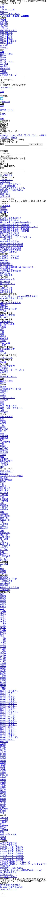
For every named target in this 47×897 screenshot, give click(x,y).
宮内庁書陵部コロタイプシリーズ (15, 237)
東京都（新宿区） (8, 697)
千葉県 (3, 689)
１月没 (3, 638)
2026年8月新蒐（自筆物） (12, 860)
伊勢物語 (4, 435)
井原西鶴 (4, 459)
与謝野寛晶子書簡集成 (10, 271)
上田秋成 (4, 465)
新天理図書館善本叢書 (10, 250)
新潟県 (3, 748)
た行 (2, 118)
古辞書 (3, 395)
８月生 (3, 625)
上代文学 (4, 817)
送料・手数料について (10, 185)
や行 (2, 552)
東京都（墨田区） (8, 703)
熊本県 (3, 803)
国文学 (3, 60)
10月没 (3, 657)
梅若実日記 (5, 273)
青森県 (3, 668)
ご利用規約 (5, 866)
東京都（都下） (7, 739)
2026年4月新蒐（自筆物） (12, 851)
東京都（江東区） (8, 735)
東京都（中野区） (8, 718)
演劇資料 (4, 26)
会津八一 (4, 486)
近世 (2, 334)
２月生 (3, 613)
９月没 (3, 655)
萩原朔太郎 (5, 533)
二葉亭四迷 (5, 537)
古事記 (3, 427)
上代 (2, 425)
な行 (2, 522)
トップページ (6, 87)
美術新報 (4, 368)
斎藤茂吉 (4, 505)
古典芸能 (4, 64)
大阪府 (3, 769)
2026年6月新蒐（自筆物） (12, 855)
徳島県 (3, 788)
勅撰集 (3, 421)
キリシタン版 (6, 357)
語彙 (2, 404)
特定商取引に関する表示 (11, 190)
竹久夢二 (5, 137)
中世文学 (4, 822)
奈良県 (3, 773)
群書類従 (4, 260)
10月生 (3, 630)
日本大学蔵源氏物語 (9, 235)
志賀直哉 (4, 507)
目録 (2, 351)
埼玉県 (3, 687)
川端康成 (4, 499)
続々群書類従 (6, 265)
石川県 (3, 752)
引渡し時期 (5, 194)
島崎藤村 (4, 509)
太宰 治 (4, 518)
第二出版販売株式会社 (10, 885)
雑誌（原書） (6, 471)
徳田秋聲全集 (6, 290)
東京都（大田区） (8, 708)
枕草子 (3, 440)
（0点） (10, 14)
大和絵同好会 (6, 581)
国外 (2, 813)
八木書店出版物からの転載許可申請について (21, 870)
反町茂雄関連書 (7, 349)
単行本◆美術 (6, 43)
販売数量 (4, 192)
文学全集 (4, 28)
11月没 (3, 659)
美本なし (4, 47)
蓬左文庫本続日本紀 (9, 241)
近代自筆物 (5, 68)
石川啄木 (4, 490)
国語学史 (4, 391)
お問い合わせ (6, 874)
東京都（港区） (7, 695)
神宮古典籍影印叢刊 (9, 233)
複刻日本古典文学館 (9, 587)
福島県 (3, 678)
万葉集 (3, 423)
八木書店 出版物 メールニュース (15, 862)
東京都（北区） (7, 727)
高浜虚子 (4, 514)
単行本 (14, 137)
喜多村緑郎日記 (7, 284)
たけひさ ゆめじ (8, 135)
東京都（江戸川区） (9, 737)
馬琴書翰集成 (6, 269)
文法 (2, 402)
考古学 (3, 328)
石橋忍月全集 (6, 288)
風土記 (3, 431)
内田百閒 (4, 495)
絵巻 (2, 824)
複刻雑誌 (4, 473)
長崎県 (3, 801)
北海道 (3, 665)
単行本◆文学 (6, 33)
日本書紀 (4, 429)
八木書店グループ (8, 877)
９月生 (3, 627)
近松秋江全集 (6, 292)
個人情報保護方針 (8, 872)
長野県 (3, 746)
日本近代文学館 (7, 366)
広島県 (3, 784)
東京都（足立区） (8, 729)
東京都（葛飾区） (8, 733)
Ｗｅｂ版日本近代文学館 (11, 298)
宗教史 (3, 340)
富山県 (3, 750)
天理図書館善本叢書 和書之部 (14, 229)
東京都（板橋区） (8, 725)
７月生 (3, 623)
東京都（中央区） (8, 693)
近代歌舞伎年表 (7, 279)
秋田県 (3, 674)
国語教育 (4, 412)
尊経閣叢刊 (5, 585)
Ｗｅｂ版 (4, 45)
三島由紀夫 (5, 545)
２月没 (3, 640)
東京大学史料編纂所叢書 (11, 246)
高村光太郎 (5, 516)
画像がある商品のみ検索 (14, 85)
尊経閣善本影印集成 (9, 220)
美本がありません (8, 376)
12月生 (3, 634)
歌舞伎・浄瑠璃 (7, 315)
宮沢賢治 (4, 547)
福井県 (3, 754)
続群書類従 (5, 262)
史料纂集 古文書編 (9, 258)
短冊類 (3, 606)
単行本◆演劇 (6, 35)
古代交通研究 (6, 321)
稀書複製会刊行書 (8, 579)
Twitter (3, 208)
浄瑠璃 (3, 571)
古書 (2, 52)
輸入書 (3, 326)
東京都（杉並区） (8, 716)
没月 (2, 636)
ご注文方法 (5, 182)
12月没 (3, 661)
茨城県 (3, 680)
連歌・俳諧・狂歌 (8, 834)
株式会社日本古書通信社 (11, 887)
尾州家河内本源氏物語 (10, 248)
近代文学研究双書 (8, 309)
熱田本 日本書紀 (8, 252)
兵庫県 (3, 771)
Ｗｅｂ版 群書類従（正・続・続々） (17, 267)
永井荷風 (4, 524)
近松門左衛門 (6, 461)
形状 (2, 594)
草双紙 (3, 828)
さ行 (2, 503)
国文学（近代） (7, 62)
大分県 (3, 805)
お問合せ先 (5, 196)
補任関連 (4, 338)
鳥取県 (3, 777)
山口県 (3, 786)
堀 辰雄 (4, 539)
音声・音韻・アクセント (11, 408)
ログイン (4, 11)
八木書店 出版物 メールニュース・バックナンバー (23, 864)
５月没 (3, 646)
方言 (2, 410)
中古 (2, 433)
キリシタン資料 (7, 397)
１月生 (3, 611)
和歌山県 (4, 775)
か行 (2, 497)
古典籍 (3, 71)
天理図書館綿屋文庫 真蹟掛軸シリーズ (19, 227)
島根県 (3, 779)
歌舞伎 (3, 573)
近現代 (3, 336)
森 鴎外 (4, 549)
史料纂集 (4, 372)
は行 (2, 530)
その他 (3, 311)
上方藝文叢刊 (6, 239)
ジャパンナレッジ (8, 889)
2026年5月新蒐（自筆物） (12, 853)
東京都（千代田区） (9, 691)
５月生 (3, 619)
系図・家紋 (5, 343)
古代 (2, 330)
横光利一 (4, 554)
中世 (2, 332)
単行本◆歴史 (6, 37)
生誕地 (3, 663)
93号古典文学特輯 (8, 843)
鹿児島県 (4, 809)
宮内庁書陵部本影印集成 (11, 243)
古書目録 (4, 73)
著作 (20, 135)
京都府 (3, 767)
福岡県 (3, 796)
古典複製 (4, 66)
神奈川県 (4, 741)
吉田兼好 (4, 448)
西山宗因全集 (6, 275)
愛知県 (3, 760)
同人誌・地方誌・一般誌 (11, 476)
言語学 (3, 56)
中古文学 (4, 820)
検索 (2, 7)
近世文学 (4, 305)
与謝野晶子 (5, 556)
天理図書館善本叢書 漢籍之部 (14, 231)
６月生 (3, 621)
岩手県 (3, 670)
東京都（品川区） (8, 706)
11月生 (3, 632)
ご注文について (7, 9)
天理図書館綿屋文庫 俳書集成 (14, 224)
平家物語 (4, 450)
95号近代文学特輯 (8, 845)
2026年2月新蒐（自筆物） (12, 847)
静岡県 (3, 758)
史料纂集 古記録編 (9, 256)
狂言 (2, 568)
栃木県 (3, 682)
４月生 (3, 617)
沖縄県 (3, 811)
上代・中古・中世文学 (10, 303)
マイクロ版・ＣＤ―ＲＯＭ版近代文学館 (19, 296)
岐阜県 (3, 756)
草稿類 (3, 596)
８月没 (3, 653)
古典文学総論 (6, 416)
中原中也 (4, 526)
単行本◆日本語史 (8, 41)
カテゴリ (4, 5)
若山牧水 (4, 560)
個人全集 (4, 478)
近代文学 (4, 307)
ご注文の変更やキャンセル (12, 188)
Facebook (4, 210)
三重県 (3, 763)
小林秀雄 (4, 501)
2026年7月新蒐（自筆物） (12, 858)
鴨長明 (3, 446)
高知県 (3, 794)
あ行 (2, 484)
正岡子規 (4, 543)
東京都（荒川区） (8, 731)
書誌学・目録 (6, 54)
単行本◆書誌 (6, 39)
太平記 (3, 454)
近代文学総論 (6, 480)
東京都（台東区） (8, 701)
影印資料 (4, 22)
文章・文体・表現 (8, 406)
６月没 (3, 649)
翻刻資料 (4, 24)
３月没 (3, 642)
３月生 (3, 615)
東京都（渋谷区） (8, 714)
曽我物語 (4, 452)
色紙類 (3, 604)
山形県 (3, 676)
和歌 (2, 419)
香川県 (3, 790)
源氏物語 (4, 438)
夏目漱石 (4, 528)
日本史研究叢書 (7, 324)
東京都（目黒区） (8, 710)
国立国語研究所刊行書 (10, 389)
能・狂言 (4, 317)
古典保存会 (5, 583)
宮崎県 (3, 807)
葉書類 (3, 600)
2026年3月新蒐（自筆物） (12, 849)
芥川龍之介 (5, 488)
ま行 (2, 541)
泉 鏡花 (4, 492)
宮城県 (3, 672)
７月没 (3, 651)
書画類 (3, 602)
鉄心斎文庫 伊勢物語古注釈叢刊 (15, 222)
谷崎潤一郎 (5, 520)
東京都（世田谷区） (9, 712)
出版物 (3, 20)
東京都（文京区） (8, 699)
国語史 (3, 393)
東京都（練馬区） (8, 722)
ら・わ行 (4, 558)
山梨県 (3, 744)
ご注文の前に (6, 179)
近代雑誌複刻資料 (8, 30)
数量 (2, 144)
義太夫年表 (5, 281)
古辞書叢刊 (5, 590)
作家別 (3, 114)
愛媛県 (3, 792)
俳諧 (2, 467)
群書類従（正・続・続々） (12, 370)
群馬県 (3, 684)
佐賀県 (3, 798)
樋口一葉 (4, 535)
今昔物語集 (5, 442)
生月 (2, 608)
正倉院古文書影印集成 (10, 218)
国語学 (3, 58)
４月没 (3, 644)
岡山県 (3, 782)
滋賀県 (3, 765)
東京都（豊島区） (8, 720)
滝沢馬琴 (4, 463)
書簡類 (3, 598)
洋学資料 (4, 400)
